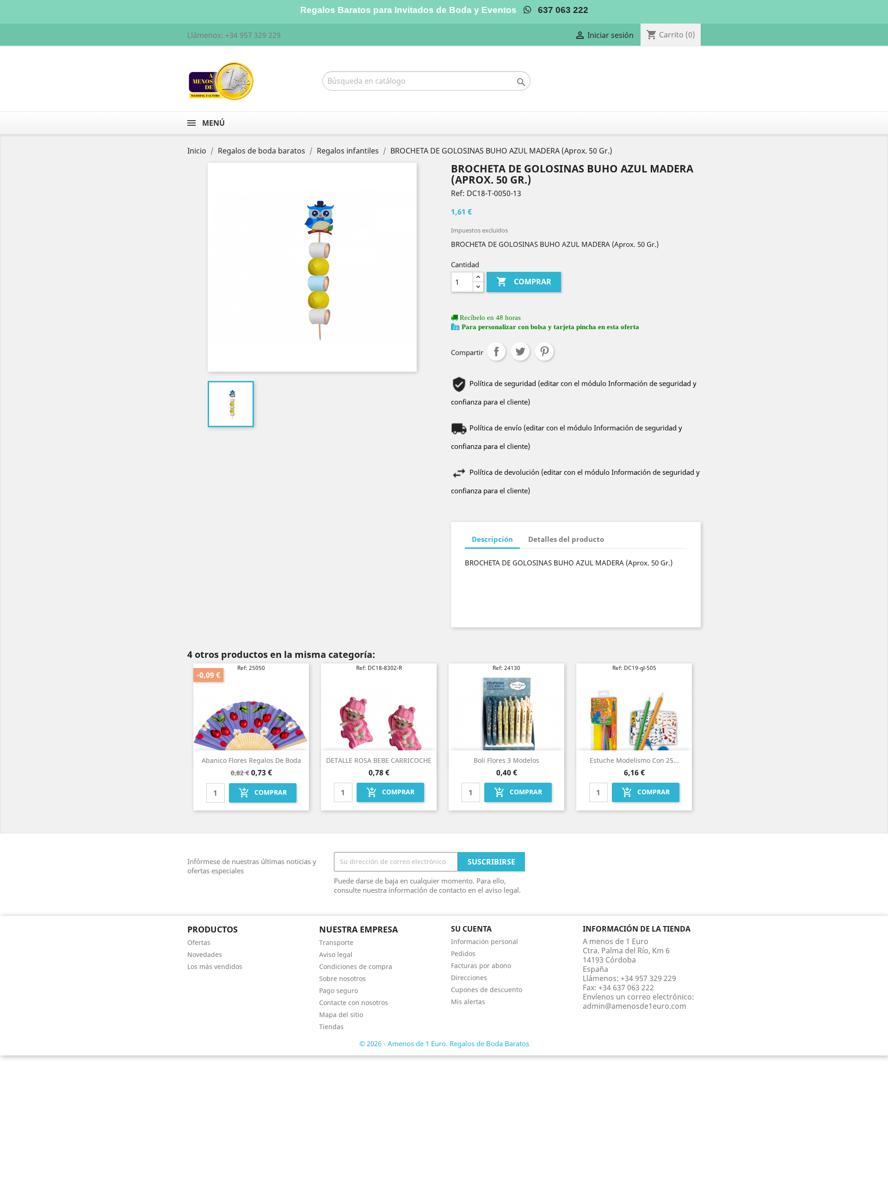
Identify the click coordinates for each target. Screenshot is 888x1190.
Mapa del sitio (341, 1014)
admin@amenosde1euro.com (634, 1006)
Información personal (484, 941)
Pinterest (544, 351)
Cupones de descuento (486, 989)
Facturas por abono (481, 965)
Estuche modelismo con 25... (634, 760)
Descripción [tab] (492, 539)
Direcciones (469, 977)
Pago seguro (338, 990)
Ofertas (198, 942)
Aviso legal (335, 954)
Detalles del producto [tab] (566, 539)
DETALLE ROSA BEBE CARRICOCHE (379, 760)
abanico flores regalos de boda (251, 760)
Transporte (336, 942)
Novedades (204, 954)
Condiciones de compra (355, 966)
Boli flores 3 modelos (506, 760)
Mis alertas (468, 1001)
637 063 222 (559, 10)
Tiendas (331, 1026)
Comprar (523, 281)
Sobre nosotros (342, 978)
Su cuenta (471, 929)
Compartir (496, 351)
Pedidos (463, 953)
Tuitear (520, 351)
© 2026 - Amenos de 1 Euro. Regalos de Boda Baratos (444, 1043)
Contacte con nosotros (353, 1002)
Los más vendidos (214, 966)
